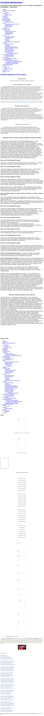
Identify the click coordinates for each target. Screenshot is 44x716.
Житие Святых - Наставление (8, 54)
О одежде (7, 39)
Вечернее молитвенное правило (11, 47)
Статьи (4, 35)
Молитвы (4, 42)
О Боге (4, 11)
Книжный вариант (8, 68)
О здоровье (5, 352)
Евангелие (5, 28)
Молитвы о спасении (9, 51)
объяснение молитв (9, 25)
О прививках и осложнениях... (11, 354)
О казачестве (7, 38)
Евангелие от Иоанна (7, 359)
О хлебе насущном (8, 353)
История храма (6, 57)
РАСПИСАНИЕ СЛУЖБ (7, 64)
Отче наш (7, 44)
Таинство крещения (9, 32)
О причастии (5, 17)
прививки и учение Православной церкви (13, 355)
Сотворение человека (9, 21)
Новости (6, 411)
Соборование (7, 34)
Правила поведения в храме (10, 31)
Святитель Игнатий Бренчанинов (11, 63)
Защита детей (7, 27)
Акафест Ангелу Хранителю (13, 53)
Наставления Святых (9, 37)
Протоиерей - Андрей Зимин (10, 58)
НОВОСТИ (5, 341)
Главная (4, 9)
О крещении (5, 13)
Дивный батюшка (8, 26)
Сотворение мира (6, 20)
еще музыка (7, 66)
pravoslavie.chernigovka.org (11, 2)
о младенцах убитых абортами (11, 385)
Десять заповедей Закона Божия (9, 10)
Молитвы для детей (9, 48)
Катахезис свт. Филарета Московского (14, 61)
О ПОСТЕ (5, 69)
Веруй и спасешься (6, 19)
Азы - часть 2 (7, 30)
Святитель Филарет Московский (11, 60)
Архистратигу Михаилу (9, 389)
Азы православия (6, 29)
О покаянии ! (5, 15)
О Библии (7, 12)
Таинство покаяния (9, 33)
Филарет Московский (9, 56)
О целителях (7, 40)
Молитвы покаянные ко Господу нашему (13, 74)
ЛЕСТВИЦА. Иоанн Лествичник (11, 62)
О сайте (4, 71)
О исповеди (5, 16)
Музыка (4, 65)
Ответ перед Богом (6, 18)
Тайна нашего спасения (9, 36)
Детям (4, 22)
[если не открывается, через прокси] (22, 567)
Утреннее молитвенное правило (11, 46)
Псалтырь (5, 67)
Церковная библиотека (7, 59)
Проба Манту (10, 365)
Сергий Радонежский (9, 55)
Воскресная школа (6, 70)
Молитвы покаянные (9, 43)
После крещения (8, 14)
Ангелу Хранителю (9, 52)
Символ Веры (7, 45)
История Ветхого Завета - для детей (12, 23)
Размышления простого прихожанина (12, 41)
